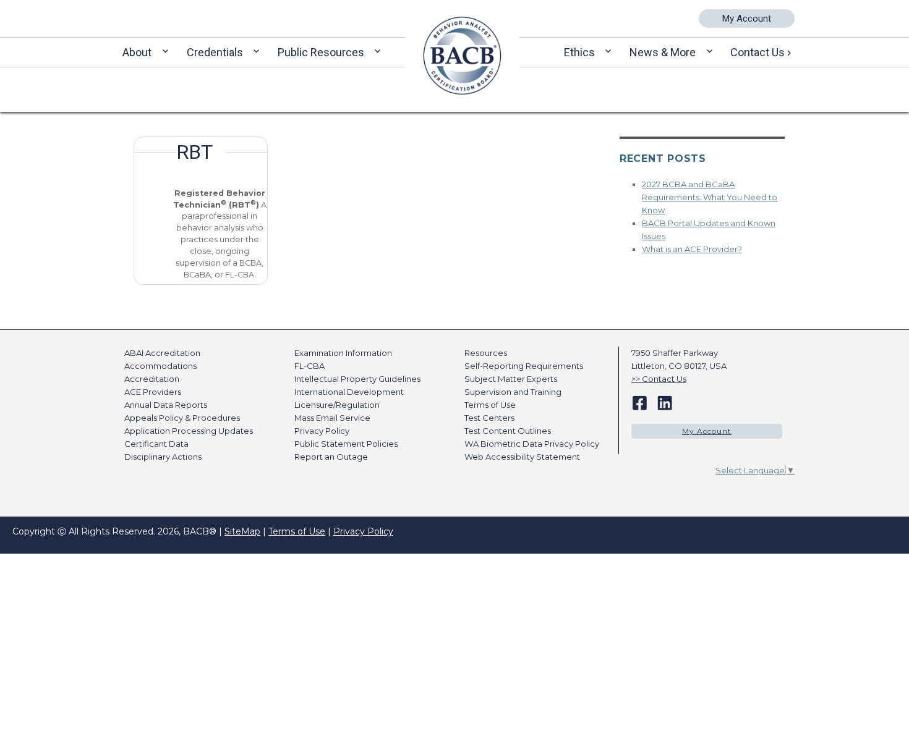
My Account (746, 18)
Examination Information (343, 353)
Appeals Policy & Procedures (182, 418)
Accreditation (151, 379)
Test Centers (489, 418)
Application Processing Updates (188, 431)
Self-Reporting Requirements (523, 366)
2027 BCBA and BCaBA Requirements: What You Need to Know (709, 197)
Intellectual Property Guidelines (357, 379)
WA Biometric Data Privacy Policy (531, 444)
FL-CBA (309, 366)
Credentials (215, 52)
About (137, 52)
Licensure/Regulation (337, 405)
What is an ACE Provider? (692, 249)
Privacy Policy (321, 431)
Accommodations (160, 366)
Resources (485, 353)
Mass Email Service (332, 418)
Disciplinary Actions (163, 457)
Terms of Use (490, 405)
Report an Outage (331, 457)
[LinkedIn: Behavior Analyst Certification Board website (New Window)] (665, 402)
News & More (662, 52)
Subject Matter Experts (510, 379)
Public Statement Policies (346, 444)
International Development (349, 392)
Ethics (579, 52)
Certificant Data (156, 444)
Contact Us (757, 52)
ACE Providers (152, 392)
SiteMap (242, 531)
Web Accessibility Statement (522, 457)
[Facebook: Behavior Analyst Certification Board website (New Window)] (639, 402)
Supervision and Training (512, 392)
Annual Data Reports (165, 405)
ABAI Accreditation (162, 353)
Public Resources (321, 52)
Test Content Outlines (507, 431)
